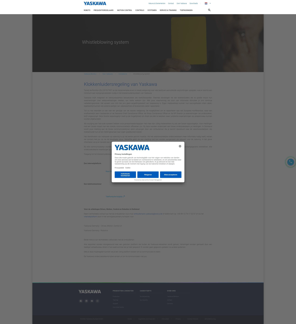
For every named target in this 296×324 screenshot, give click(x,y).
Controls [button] (139, 10)
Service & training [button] (168, 10)
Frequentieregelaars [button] (104, 10)
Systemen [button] (152, 10)
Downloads (194, 3)
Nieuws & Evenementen (157, 3)
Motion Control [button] (124, 10)
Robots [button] (87, 10)
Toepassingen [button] (186, 10)
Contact (171, 3)
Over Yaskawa (182, 3)
